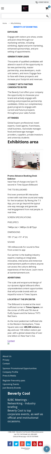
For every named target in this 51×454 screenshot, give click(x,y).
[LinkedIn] (28, 443)
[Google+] (22, 443)
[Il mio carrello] (47, 8)
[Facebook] (10, 443)
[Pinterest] (40, 443)
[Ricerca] (47, 16)
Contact (11, 340)
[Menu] (2, 8)
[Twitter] (16, 443)
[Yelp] (34, 443)
